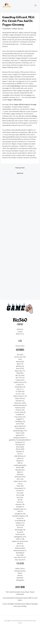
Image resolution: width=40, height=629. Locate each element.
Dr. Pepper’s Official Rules (13, 99)
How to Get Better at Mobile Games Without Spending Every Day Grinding (20, 605)
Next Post (20, 173)
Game (18, 423)
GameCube (19, 428)
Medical (19, 460)
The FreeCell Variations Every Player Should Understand (20, 593)
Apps (18, 363)
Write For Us (20, 333)
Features (18, 407)
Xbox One (18, 559)
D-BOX (18, 384)
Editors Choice (18, 396)
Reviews (18, 504)
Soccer (19, 518)
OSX (19, 483)
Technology (18, 529)
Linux (19, 453)
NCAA (18, 474)
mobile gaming (18, 465)
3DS (18, 354)
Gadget (18, 419)
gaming (18, 435)
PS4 (18, 497)
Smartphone (19, 513)
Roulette (19, 506)
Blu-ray (18, 375)
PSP (18, 502)
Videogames (18, 536)
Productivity (18, 488)
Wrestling (19, 552)
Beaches (19, 366)
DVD (18, 389)
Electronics (18, 403)
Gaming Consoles (20, 570)
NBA (18, 472)
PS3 (17, 495)
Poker (18, 485)
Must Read (18, 469)
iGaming (18, 444)
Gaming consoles (19, 437)
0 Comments (6, 28)
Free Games (18, 416)
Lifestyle (19, 451)
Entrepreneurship (19, 405)
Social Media (19, 520)
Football (18, 414)
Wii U (18, 545)
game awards (19, 426)
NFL (18, 479)
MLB (19, 462)
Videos (18, 538)
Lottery (19, 458)
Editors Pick (19, 398)
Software (19, 522)
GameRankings (18, 430)
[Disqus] (20, 206)
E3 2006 (18, 391)
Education (19, 400)
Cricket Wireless (15, 85)
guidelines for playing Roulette (19, 439)
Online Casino (18, 481)
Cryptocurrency (18, 382)
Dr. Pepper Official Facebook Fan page (24, 104)
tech (18, 527)
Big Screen (18, 370)
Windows (18, 548)
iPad (17, 446)
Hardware (18, 442)
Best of (18, 368)
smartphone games (18, 515)
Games (18, 432)
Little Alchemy (18, 456)
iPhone (18, 449)
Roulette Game (18, 509)
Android (18, 361)
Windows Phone (19, 550)
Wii (18, 543)
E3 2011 (18, 393)
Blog (18, 373)
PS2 (18, 492)
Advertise (20, 329)
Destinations (19, 386)
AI (19, 359)
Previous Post (19, 167)
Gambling (18, 421)
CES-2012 (19, 377)
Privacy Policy (20, 345)
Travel (19, 532)
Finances (18, 409)
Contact (20, 331)
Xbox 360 (17, 557)
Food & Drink (19, 412)
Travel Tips (18, 534)
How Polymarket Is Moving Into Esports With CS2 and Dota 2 (20, 599)
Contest (14, 28)
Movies (18, 467)
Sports (18, 525)
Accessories (18, 356)
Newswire (18, 476)
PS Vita (18, 490)
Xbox (18, 555)
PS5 (19, 499)
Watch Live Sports (18, 541)
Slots (19, 511)
